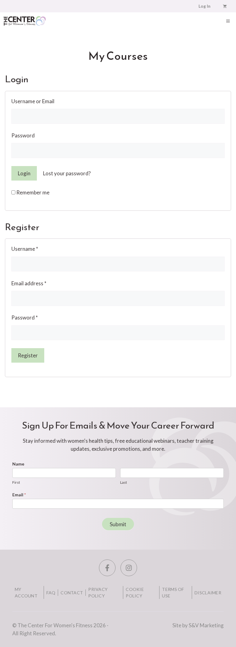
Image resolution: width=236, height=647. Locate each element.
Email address (28, 283)
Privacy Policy (98, 592)
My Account (26, 592)
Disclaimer (208, 592)
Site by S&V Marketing (198, 625)
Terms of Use (173, 592)
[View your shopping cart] (225, 6)
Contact (72, 592)
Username (24, 249)
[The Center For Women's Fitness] (24, 20)
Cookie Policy (135, 592)
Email (19, 494)
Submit (118, 524)
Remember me (32, 192)
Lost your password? (67, 173)
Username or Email (32, 101)
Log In (204, 6)
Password (23, 135)
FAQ (50, 592)
